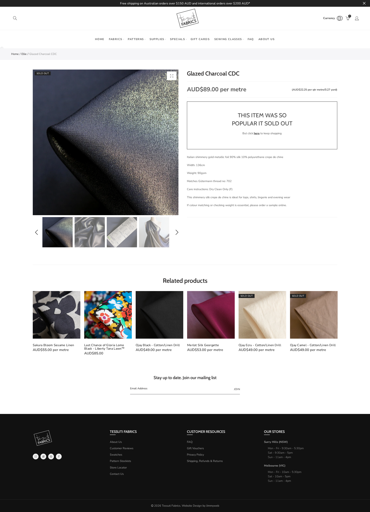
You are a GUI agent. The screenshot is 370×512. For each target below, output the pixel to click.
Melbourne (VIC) (274, 466)
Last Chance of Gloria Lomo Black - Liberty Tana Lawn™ (104, 346)
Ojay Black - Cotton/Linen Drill (158, 345)
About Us (116, 442)
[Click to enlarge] (172, 75)
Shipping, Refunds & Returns (205, 461)
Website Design (192, 506)
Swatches (116, 455)
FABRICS (115, 39)
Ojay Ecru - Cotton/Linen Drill (260, 345)
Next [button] (176, 232)
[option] (105, 142)
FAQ (251, 39)
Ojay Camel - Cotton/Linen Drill (313, 345)
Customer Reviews (121, 448)
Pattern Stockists (120, 461)
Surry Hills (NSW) (276, 442)
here (257, 133)
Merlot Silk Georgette (203, 345)
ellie (24, 54)
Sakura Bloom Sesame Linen (53, 345)
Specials (177, 39)
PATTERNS (136, 39)
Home (99, 39)
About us (266, 39)
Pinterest (51, 456)
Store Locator (118, 467)
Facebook (59, 456)
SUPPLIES (157, 39)
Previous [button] (36, 232)
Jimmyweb (212, 506)
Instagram (36, 456)
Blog (43, 456)
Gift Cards (200, 39)
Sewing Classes (228, 39)
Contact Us (117, 474)
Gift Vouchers (195, 448)
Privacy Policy (195, 455)
